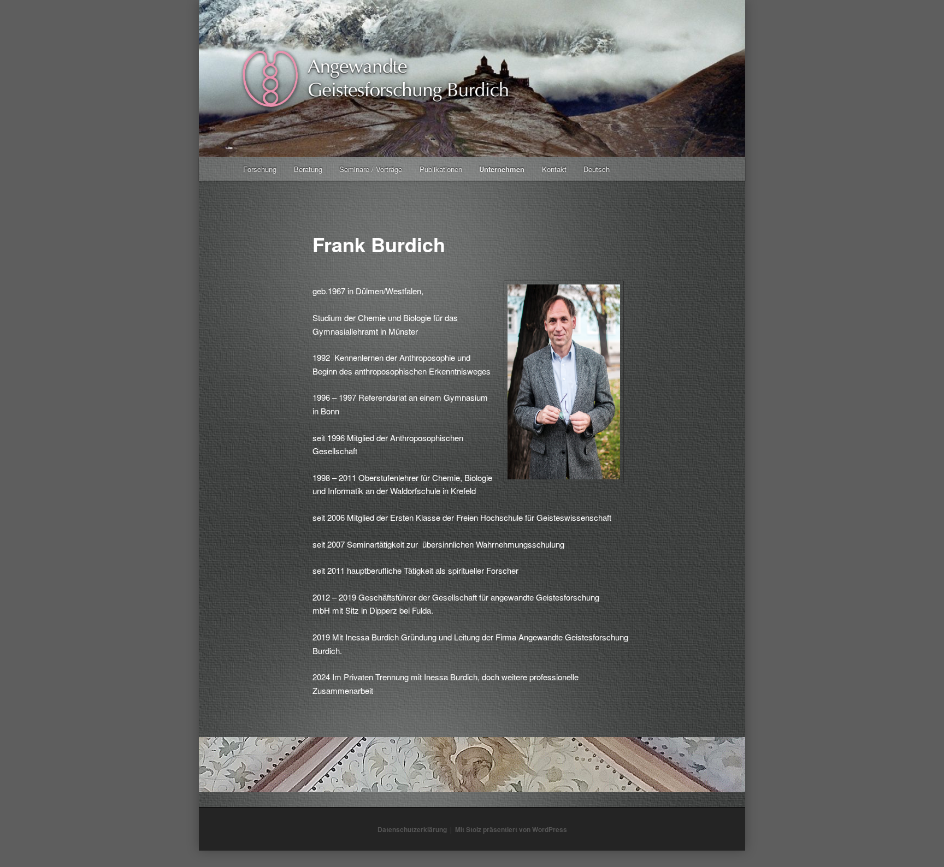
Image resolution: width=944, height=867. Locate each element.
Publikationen (441, 169)
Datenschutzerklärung (412, 829)
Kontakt (554, 169)
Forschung (259, 169)
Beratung (308, 169)
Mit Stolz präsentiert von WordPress (511, 829)
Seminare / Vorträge (370, 169)
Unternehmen (501, 169)
